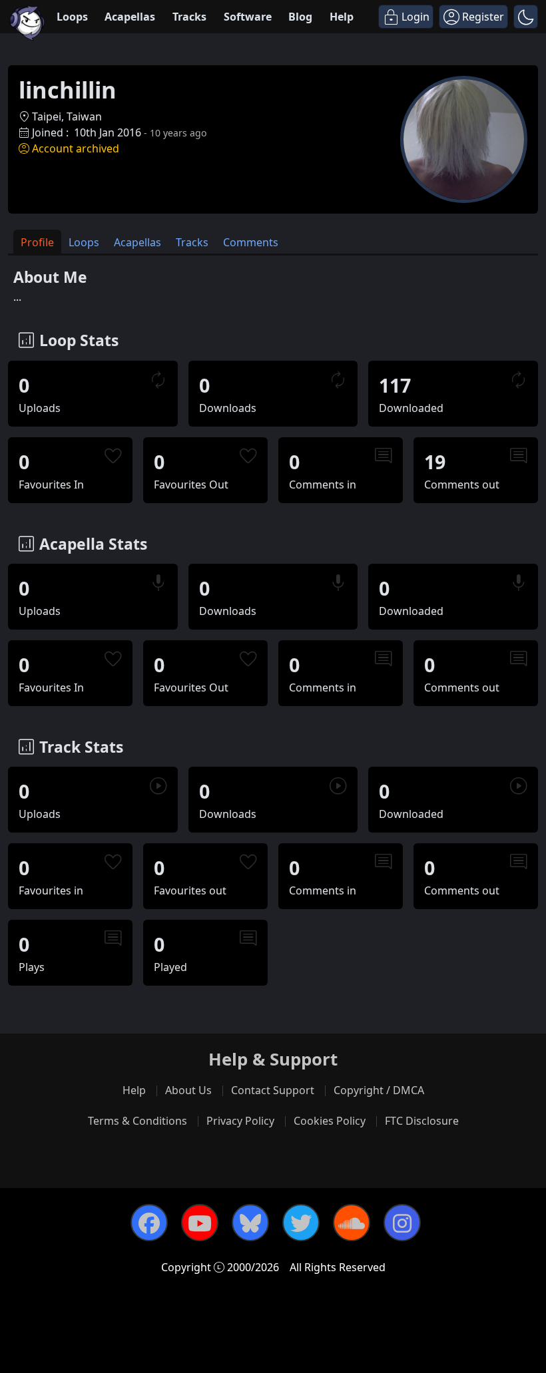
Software (248, 16)
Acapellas (130, 16)
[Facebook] (149, 1222)
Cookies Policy (330, 1120)
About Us (188, 1090)
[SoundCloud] (351, 1222)
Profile (37, 242)
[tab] (37, 242)
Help (342, 16)
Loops (72, 16)
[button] (525, 17)
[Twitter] (301, 1222)
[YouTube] (199, 1222)
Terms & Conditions (137, 1120)
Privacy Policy (240, 1120)
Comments (250, 242)
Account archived (75, 148)
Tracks (189, 16)
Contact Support (272, 1090)
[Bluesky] (250, 1222)
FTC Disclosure (422, 1120)
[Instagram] (402, 1222)
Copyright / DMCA (379, 1090)
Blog (300, 16)
